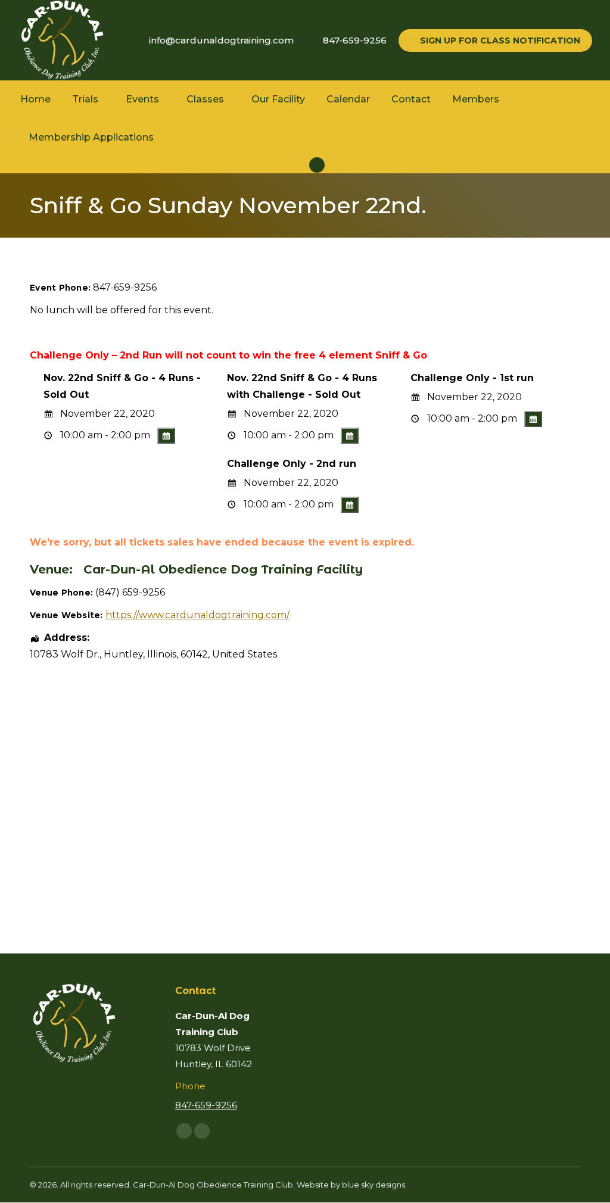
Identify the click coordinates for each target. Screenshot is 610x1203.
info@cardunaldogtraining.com (221, 40)
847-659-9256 (355, 40)
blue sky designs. (374, 1184)
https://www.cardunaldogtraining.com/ (197, 615)
